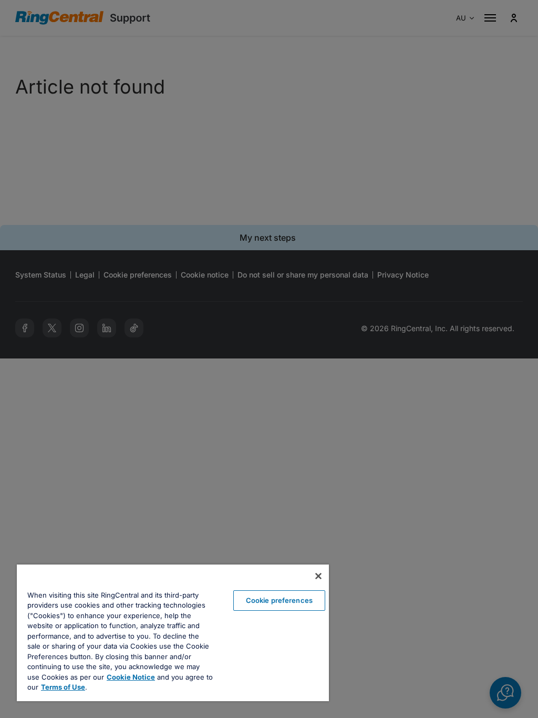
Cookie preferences (279, 600)
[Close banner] (318, 576)
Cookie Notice (131, 677)
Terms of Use (63, 687)
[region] (173, 633)
